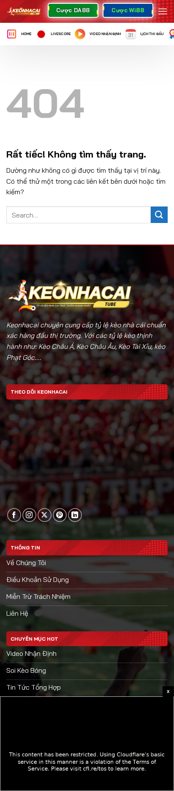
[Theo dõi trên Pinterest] (60, 515)
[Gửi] (159, 215)
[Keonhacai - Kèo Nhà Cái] (23, 11)
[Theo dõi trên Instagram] (29, 515)
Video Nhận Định (105, 34)
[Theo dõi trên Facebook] (14, 515)
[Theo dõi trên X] (45, 515)
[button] (163, 11)
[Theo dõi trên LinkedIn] (75, 515)
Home (26, 34)
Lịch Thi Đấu (152, 34)
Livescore (61, 34)
